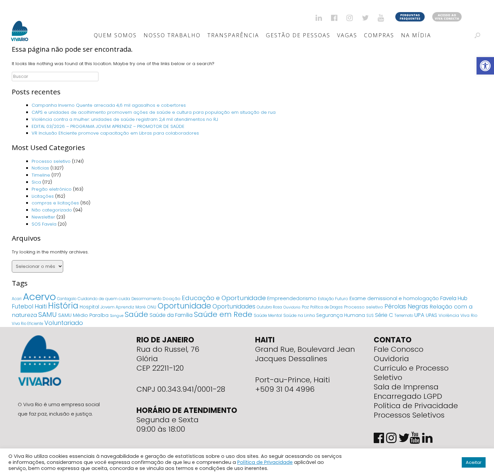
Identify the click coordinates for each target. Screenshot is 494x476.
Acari (17, 298)
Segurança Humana (340, 315)
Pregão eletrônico (52, 189)
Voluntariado (63, 323)
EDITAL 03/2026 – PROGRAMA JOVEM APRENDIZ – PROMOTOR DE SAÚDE (108, 126)
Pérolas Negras (406, 306)
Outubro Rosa (269, 307)
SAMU (47, 314)
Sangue (116, 315)
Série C (384, 315)
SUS (370, 315)
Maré (140, 307)
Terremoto (404, 315)
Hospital (89, 306)
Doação (171, 298)
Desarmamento (146, 298)
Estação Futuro (333, 298)
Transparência (233, 35)
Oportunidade (184, 305)
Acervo (39, 296)
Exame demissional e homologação (394, 298)
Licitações (43, 196)
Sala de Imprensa (406, 387)
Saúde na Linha (299, 315)
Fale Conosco (398, 349)
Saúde (136, 314)
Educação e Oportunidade (224, 298)
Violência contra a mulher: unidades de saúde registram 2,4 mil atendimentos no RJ (125, 119)
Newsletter (43, 217)
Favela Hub (453, 298)
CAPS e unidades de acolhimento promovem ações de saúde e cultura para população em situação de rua (154, 112)
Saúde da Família (171, 315)
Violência (449, 315)
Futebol (22, 306)
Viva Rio (469, 315)
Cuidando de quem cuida (104, 298)
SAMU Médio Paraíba (83, 315)
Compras (379, 35)
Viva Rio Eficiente (27, 323)
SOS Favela (44, 224)
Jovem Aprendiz (117, 307)
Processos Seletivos (409, 415)
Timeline (41, 175)
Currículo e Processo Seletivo (411, 373)
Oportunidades (233, 306)
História (63, 305)
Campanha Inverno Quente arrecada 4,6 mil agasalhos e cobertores (109, 105)
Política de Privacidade (416, 405)
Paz (305, 307)
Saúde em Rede (223, 314)
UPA (419, 315)
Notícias (40, 168)
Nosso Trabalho (172, 35)
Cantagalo (66, 298)
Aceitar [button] (474, 462)
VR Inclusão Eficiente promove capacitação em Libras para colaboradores (115, 133)
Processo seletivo (51, 161)
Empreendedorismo (292, 298)
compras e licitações (55, 203)
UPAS (431, 315)
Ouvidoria (291, 307)
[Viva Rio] (20, 22)
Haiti (41, 306)
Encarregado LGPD (408, 396)
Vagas (347, 35)
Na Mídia (416, 35)
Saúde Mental (268, 315)
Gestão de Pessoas (298, 35)
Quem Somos (115, 35)
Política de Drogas (326, 307)
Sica (36, 182)
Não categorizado (52, 210)
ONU (151, 307)
